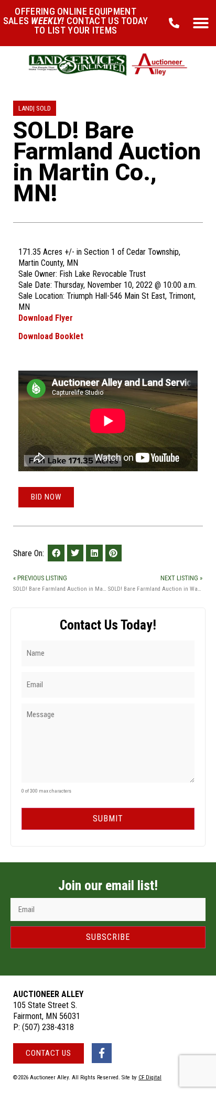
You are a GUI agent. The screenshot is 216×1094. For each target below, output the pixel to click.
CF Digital (149, 1077)
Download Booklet (50, 336)
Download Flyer (45, 318)
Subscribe (108, 937)
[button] (200, 23)
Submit (108, 819)
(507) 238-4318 (48, 1027)
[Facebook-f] (102, 1053)
